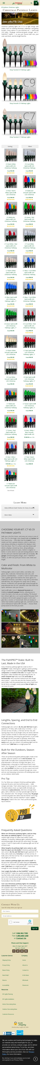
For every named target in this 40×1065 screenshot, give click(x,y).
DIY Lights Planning (7, 994)
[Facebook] (14, 951)
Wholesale (25, 980)
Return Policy (6, 970)
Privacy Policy (6, 965)
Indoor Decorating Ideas (9, 1004)
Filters (30, 146)
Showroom (25, 985)
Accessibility (5, 985)
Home (24, 960)
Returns (4, 980)
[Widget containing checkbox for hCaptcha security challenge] (20, 922)
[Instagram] (26, 951)
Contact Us (21, 938)
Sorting (10, 146)
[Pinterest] (22, 951)
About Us (25, 965)
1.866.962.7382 (22, 933)
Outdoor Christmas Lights (10, 7)
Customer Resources (8, 1014)
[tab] (20, 508)
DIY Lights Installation (8, 999)
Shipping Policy (6, 960)
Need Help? (5, 975)
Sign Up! (34, 928)
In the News (25, 975)
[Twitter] (18, 951)
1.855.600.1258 (22, 936)
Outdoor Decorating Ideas (9, 1009)
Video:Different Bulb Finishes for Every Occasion (19, 508)
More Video (8, 515)
